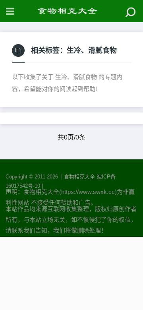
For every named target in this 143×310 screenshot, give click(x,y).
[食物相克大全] (71, 11)
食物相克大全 (79, 177)
